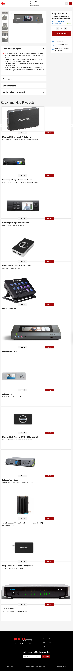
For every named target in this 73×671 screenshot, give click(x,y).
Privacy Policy (9, 666)
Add (48, 132)
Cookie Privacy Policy (61, 666)
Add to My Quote (61, 33)
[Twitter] (15, 644)
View (22, 132)
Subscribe (46, 656)
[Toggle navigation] (70, 3)
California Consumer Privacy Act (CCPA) (35, 666)
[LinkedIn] (30, 643)
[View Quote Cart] (66, 3)
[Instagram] (26, 643)
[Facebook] (22, 643)
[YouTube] (20, 643)
